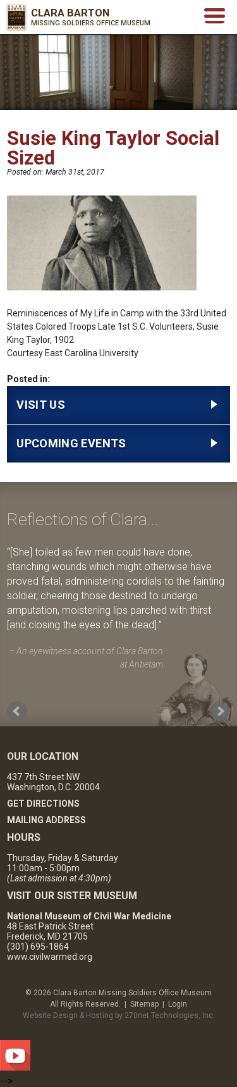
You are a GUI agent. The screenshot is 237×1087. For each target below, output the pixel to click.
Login (177, 1004)
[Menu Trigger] (214, 14)
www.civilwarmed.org (49, 957)
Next (220, 711)
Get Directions (43, 803)
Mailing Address (46, 820)
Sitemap (144, 1004)
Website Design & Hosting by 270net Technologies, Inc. (119, 1015)
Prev (17, 711)
